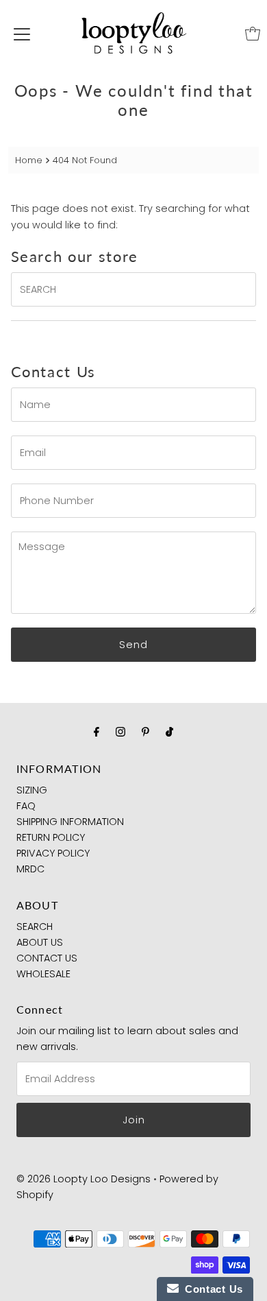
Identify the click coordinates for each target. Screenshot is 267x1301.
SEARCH (34, 926)
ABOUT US (39, 942)
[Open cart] (252, 33)
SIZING (31, 790)
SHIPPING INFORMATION (70, 821)
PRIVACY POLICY (53, 853)
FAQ (26, 806)
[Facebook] (96, 731)
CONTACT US (46, 958)
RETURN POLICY (50, 837)
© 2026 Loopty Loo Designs (83, 1179)
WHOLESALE (43, 974)
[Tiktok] (169, 731)
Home (28, 160)
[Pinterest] (145, 731)
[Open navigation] (21, 33)
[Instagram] (120, 731)
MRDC (30, 869)
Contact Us (211, 1289)
